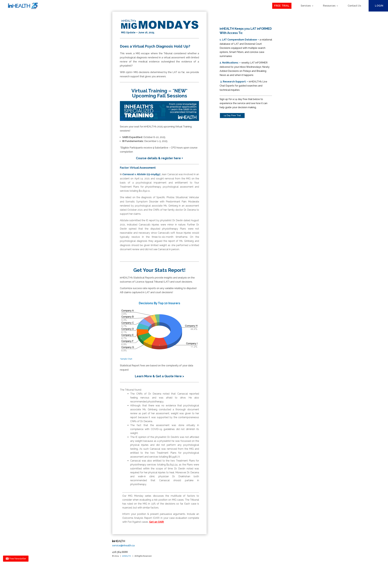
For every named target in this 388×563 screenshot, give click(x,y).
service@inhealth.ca (123, 545)
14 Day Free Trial (232, 115)
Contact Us (354, 5)
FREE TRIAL (281, 5)
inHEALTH (126, 556)
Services (306, 5)
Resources (329, 5)
